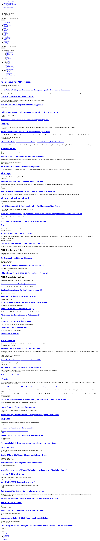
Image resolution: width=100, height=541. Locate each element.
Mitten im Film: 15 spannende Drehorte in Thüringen (21, 348)
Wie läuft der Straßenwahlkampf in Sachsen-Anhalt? (20, 315)
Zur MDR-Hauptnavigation (10, 5)
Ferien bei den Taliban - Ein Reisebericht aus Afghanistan (22, 265)
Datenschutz (6, 536)
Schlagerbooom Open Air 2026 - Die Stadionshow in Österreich (24, 273)
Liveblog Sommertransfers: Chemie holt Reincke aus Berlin (23, 243)
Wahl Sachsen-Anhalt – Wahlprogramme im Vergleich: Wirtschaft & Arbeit (29, 112)
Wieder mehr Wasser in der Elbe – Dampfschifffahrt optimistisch (25, 132)
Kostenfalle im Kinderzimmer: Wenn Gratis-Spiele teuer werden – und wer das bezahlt (33, 399)
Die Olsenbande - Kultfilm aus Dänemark (16, 258)
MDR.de (6, 78)
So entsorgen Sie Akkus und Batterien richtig (17, 428)
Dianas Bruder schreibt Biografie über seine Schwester (21, 463)
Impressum (6, 535)
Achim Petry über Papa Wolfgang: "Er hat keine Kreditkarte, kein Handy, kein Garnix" (34, 470)
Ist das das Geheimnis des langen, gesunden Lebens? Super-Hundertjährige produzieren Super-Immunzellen (41, 214)
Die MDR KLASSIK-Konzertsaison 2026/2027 (18, 482)
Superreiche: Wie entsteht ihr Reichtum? (16, 321)
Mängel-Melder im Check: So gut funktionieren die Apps (22, 181)
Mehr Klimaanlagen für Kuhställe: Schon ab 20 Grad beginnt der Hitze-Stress (30, 206)
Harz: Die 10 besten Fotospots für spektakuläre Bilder (21, 360)
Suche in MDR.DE (5, 18)
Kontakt (5, 533)
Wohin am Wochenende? (10, 375)
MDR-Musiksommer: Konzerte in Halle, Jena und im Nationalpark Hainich (29, 498)
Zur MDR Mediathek (8, 3)
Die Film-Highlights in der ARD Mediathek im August (21, 367)
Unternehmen (5, 530)
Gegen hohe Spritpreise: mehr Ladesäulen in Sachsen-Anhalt (23, 221)
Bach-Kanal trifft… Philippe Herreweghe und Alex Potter (22, 491)
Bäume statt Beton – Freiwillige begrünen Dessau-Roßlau (22, 156)
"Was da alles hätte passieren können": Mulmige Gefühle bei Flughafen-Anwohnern (32, 142)
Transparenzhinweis (8, 537)
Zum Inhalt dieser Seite (9, 1)
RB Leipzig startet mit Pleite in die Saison (16, 233)
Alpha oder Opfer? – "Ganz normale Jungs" (17, 309)
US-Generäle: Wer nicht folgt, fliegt (14, 327)
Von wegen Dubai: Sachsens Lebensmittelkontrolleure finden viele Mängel (28, 443)
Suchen (2, 20)
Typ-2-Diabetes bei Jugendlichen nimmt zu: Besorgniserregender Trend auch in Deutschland (35, 90)
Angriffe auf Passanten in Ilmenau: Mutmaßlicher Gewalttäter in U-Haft (28, 191)
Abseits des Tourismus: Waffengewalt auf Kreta (18, 284)
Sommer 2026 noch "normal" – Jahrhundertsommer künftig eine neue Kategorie (31, 387)
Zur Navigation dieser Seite (10, 4)
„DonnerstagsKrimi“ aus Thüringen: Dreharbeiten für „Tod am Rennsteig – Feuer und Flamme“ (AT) (39, 526)
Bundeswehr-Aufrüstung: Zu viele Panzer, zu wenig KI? (22, 290)
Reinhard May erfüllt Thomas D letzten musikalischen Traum (24, 455)
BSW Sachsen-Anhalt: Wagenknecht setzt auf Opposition (22, 105)
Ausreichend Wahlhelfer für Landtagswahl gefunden (20, 166)
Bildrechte (6, 539)
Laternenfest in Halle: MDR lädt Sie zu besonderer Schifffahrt (24, 518)
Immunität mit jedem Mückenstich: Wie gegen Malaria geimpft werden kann (30, 415)
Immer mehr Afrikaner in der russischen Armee (19, 296)
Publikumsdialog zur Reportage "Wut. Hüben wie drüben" (23, 510)
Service (3, 531)
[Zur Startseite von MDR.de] (4, 10)
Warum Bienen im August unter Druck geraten (18, 407)
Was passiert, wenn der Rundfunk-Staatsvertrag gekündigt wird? (25, 120)
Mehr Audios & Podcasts (10, 334)
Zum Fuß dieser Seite (8, 7)
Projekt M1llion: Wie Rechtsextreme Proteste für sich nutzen (24, 302)
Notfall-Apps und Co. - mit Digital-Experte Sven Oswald (22, 435)
